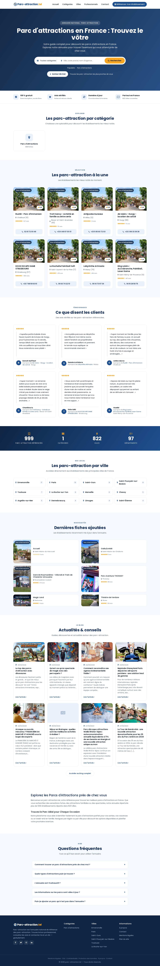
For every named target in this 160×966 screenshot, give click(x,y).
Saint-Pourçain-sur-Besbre (102, 939)
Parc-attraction (29, 4)
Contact (105, 4)
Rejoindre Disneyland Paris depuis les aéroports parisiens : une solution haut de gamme (131, 672)
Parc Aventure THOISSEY (112, 576)
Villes (78, 4)
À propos (123, 928)
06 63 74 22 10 (64, 284)
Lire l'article (20, 697)
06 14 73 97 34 (98, 284)
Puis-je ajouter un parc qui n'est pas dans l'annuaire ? (80, 901)
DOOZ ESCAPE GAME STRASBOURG (25, 267)
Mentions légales (126, 935)
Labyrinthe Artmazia (94, 266)
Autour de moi (58, 74)
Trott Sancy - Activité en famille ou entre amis (62, 215)
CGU (63, 958)
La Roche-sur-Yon (99, 946)
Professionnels (91, 4)
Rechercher (115, 60)
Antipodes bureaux (93, 214)
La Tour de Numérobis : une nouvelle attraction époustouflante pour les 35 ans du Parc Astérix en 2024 (131, 733)
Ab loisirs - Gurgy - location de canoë (127, 215)
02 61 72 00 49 (30, 231)
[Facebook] (15, 942)
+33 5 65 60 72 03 (98, 231)
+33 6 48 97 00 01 (64, 231)
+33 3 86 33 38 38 (132, 231)
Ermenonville (96, 928)
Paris (93, 931)
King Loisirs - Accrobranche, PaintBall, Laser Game (130, 269)
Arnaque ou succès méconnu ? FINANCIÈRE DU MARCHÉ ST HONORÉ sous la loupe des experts (28, 733)
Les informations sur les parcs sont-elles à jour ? (80, 892)
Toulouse (95, 943)
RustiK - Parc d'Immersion (28, 214)
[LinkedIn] (31, 942)
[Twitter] (21, 942)
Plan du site (124, 939)
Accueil (55, 4)
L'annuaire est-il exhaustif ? (80, 882)
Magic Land (38, 597)
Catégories (67, 4)
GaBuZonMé (106, 548)
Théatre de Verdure (110, 597)
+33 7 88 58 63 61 (30, 284)
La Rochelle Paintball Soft (62, 266)
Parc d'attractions (84, 68)
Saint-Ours (96, 935)
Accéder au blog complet (80, 773)
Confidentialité (72, 958)
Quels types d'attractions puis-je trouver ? (80, 873)
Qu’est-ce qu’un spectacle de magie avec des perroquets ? (62, 671)
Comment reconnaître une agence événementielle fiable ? (96, 671)
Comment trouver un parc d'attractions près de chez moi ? (80, 864)
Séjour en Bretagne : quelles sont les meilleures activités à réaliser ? (63, 732)
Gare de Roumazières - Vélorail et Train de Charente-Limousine (52, 576)
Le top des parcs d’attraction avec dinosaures (23, 671)
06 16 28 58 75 (132, 284)
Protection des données (88, 958)
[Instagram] (26, 942)
